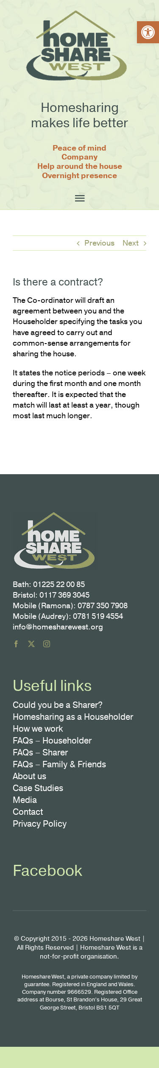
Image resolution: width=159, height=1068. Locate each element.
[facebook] (16, 643)
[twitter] (31, 643)
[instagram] (46, 643)
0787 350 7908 (103, 606)
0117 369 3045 (64, 595)
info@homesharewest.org (58, 627)
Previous (99, 243)
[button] (148, 32)
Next (131, 243)
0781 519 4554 (98, 616)
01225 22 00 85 (59, 584)
